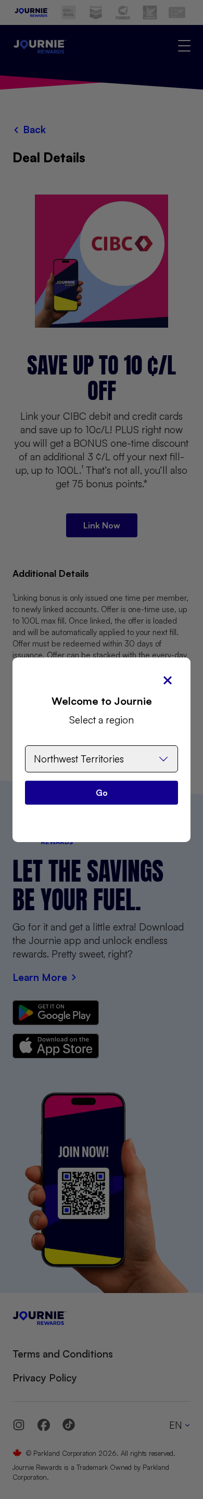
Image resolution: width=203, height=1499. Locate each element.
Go (102, 792)
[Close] (167, 680)
